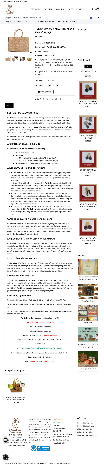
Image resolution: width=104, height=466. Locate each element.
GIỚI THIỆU (48, 9)
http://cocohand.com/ (26, 463)
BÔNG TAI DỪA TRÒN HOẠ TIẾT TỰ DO (88, 240)
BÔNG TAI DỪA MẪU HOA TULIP (88, 137)
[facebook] (91, 18)
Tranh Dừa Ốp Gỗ (88, 301)
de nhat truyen (87, 438)
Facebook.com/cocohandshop (40, 327)
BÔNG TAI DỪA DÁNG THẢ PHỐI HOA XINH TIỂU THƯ (88, 205)
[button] (97, 18)
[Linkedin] (52, 99)
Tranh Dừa (88, 323)
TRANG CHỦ (36, 9)
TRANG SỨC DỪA (88, 71)
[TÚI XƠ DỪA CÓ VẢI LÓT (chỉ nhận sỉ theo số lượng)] (10, 9)
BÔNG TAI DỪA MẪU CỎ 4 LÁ (88, 171)
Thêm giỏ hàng (45, 92)
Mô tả (9, 106)
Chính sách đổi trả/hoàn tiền (87, 435)
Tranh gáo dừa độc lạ (88, 369)
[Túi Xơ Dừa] (18, 41)
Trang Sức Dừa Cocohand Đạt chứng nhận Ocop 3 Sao (88, 278)
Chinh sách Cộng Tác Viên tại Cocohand (88, 346)
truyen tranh (82, 441)
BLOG (71, 9)
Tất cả (88, 66)
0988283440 (18, 18)
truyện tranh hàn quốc (88, 443)
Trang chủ (8, 22)
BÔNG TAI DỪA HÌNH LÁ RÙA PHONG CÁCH (88, 103)
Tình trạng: (39, 80)
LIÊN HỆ (79, 9)
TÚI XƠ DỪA (31, 22)
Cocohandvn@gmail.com (33, 18)
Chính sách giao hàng (85, 432)
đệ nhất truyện (80, 438)
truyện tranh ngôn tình (90, 441)
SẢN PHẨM (60, 9)
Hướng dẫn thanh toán (85, 426)
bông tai (88, 76)
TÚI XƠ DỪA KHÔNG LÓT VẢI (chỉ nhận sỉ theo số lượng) (16, 398)
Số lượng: (39, 85)
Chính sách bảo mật (84, 429)
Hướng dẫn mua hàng (85, 423)
